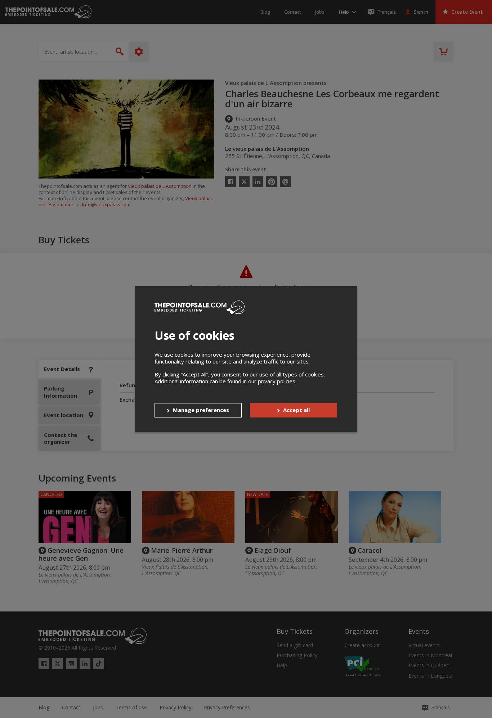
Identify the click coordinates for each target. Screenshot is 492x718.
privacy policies (276, 381)
